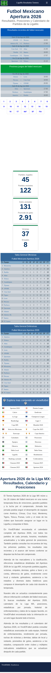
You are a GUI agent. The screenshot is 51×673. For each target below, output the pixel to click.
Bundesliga (15, 421)
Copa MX (15, 425)
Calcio (15, 412)
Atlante (15, 77)
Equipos (15, 442)
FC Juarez (7, 321)
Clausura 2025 (38, 463)
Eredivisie (38, 412)
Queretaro (15, 61)
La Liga (14, 417)
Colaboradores (38, 459)
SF (33, 111)
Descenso (38, 442)
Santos (26, 52)
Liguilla (15, 455)
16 (10, 111)
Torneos (35, 3)
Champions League (38, 417)
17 (18, 111)
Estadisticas (15, 665)
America (15, 95)
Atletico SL (14, 43)
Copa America (39, 433)
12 (25, 106)
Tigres (6, 295)
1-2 (21, 61)
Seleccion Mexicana (15, 429)
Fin (40, 111)
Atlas (25, 49)
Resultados (27, 3)
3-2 (21, 52)
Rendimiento (38, 455)
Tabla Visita (38, 450)
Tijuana (26, 55)
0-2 (21, 49)
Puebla (15, 52)
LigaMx (19, 3)
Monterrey (7, 266)
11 (18, 106)
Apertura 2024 (38, 467)
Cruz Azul (14, 49)
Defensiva (38, 446)
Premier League (38, 408)
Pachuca (26, 43)
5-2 (21, 55)
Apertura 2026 (15, 408)
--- (21, 77)
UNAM (15, 40)
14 (39, 106)
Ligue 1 (38, 421)
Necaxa (26, 40)
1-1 (21, 40)
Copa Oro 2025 (38, 429)
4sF (25, 111)
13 (32, 106)
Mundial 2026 (38, 425)
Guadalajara (14, 55)
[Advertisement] (25, 143)
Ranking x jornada (15, 459)
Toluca (26, 61)
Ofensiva (15, 446)
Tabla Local (15, 450)
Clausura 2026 (15, 463)
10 (11, 106)
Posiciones (38, 438)
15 (47, 106)
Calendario (15, 438)
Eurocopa (16, 433)
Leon (25, 77)
